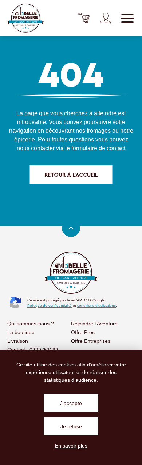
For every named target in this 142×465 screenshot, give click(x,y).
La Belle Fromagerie (25, 18)
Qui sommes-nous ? (30, 323)
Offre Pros (83, 332)
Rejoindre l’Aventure (94, 323)
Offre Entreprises (90, 341)
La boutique (21, 332)
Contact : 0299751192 (32, 350)
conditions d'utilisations (96, 306)
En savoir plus (71, 446)
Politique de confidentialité (49, 306)
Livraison (17, 341)
